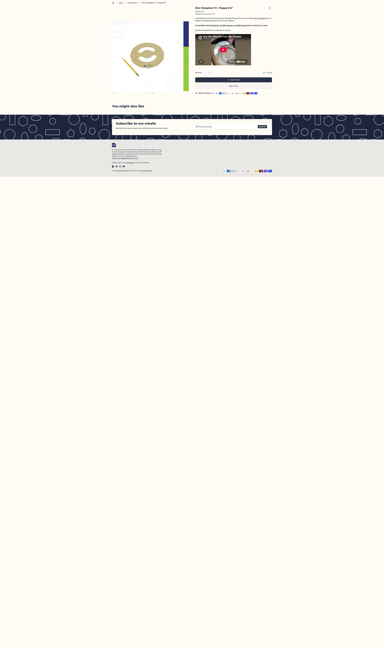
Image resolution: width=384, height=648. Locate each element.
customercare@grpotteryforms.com (125, 158)
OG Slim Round (226, 25)
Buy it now (233, 86)
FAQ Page (129, 163)
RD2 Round (242, 25)
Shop (121, 3)
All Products (132, 3)
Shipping (198, 14)
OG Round (214, 25)
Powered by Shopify (146, 170)
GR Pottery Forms (122, 170)
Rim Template (260, 18)
